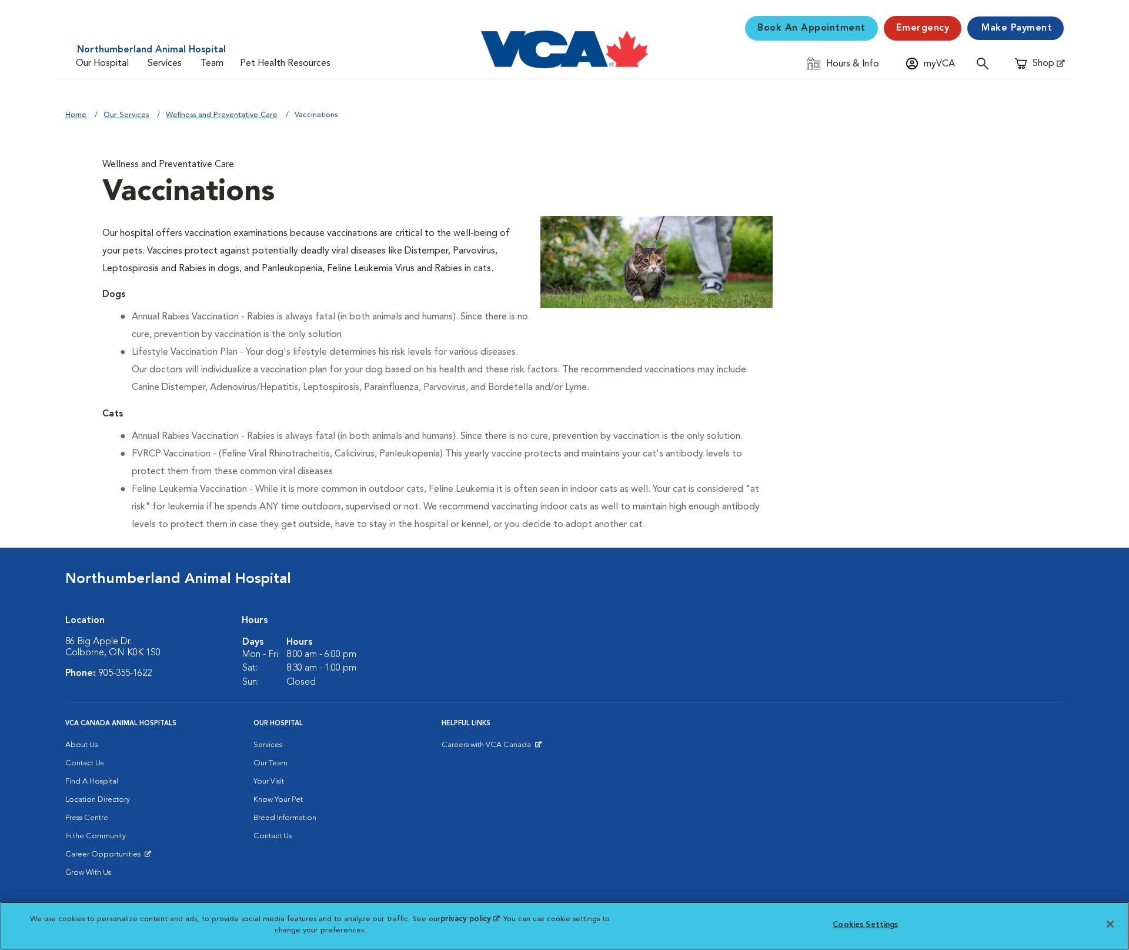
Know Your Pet (278, 800)
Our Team (270, 763)
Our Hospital (102, 63)
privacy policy (469, 919)
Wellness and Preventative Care (222, 115)
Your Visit (268, 781)
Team (212, 63)
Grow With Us (88, 872)
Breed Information (284, 818)
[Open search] (985, 63)
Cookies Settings (865, 925)
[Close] (1110, 924)
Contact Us (84, 763)
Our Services (126, 115)
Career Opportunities (105, 857)
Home (75, 115)
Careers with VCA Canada (487, 747)
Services (165, 63)
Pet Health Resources (285, 63)
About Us (81, 745)
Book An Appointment (811, 28)
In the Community (95, 836)
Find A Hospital (91, 781)
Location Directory (97, 800)
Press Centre (86, 818)
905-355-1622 (125, 673)
